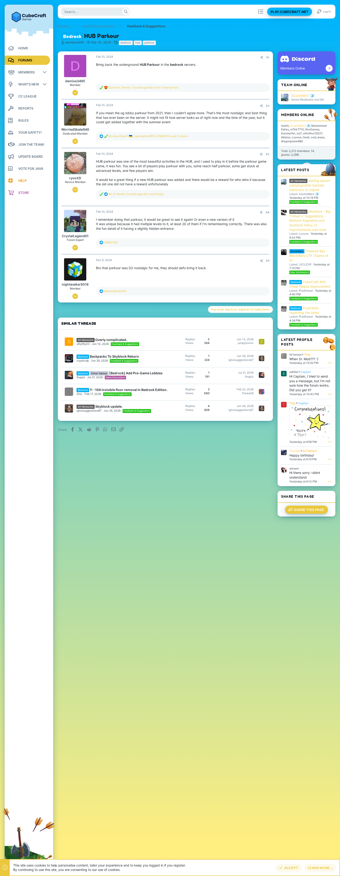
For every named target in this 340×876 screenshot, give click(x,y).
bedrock (126, 42)
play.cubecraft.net (290, 12)
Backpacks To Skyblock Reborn (114, 356)
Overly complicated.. (111, 340)
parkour (149, 42)
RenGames (312, 129)
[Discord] (329, 68)
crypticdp (83, 360)
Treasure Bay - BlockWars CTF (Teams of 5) (308, 255)
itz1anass (295, 354)
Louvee (296, 137)
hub (137, 42)
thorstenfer (288, 133)
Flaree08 (247, 393)
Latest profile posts (296, 342)
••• (330, 362)
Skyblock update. (109, 406)
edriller (293, 372)
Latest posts (295, 170)
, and (136, 194)
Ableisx (285, 137)
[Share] (262, 57)
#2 (267, 105)
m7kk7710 (297, 129)
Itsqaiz (81, 377)
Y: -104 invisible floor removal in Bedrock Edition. (128, 390)
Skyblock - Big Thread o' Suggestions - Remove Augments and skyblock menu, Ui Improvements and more (310, 220)
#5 (267, 260)
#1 (267, 57)
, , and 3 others (148, 136)
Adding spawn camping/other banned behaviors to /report (309, 185)
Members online (297, 115)
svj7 (299, 133)
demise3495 (74, 42)
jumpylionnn (245, 343)
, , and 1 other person (143, 87)
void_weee (318, 137)
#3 (267, 154)
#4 (267, 212)
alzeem (294, 468)
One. (80, 394)
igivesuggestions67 (241, 360)
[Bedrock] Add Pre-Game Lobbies (136, 373)
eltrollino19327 (312, 133)
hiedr (306, 137)
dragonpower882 (292, 141)
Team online (294, 85)
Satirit (285, 125)
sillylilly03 (83, 344)
